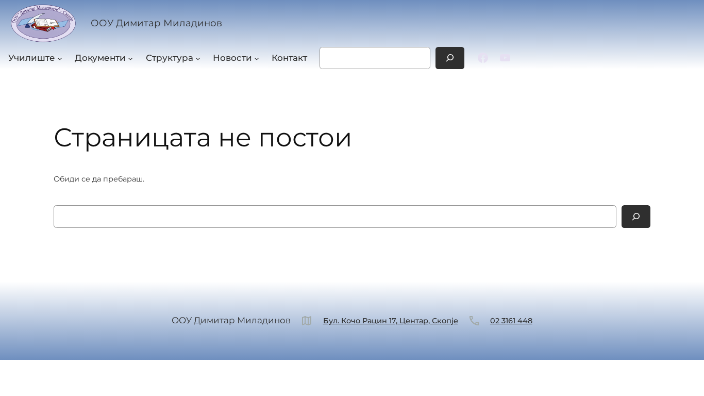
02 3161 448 (511, 320)
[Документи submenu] (130, 57)
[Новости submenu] (256, 57)
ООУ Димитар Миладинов (156, 23)
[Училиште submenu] (59, 57)
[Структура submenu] (197, 57)
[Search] (449, 58)
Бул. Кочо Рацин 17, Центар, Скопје (390, 320)
